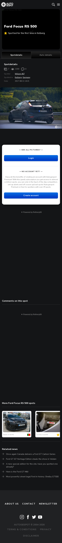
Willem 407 (20, 74)
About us (12, 503)
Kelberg (18, 77)
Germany (26, 77)
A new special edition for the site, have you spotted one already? (32, 465)
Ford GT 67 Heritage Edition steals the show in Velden (31, 459)
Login (31, 158)
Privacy (45, 529)
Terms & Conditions (21, 529)
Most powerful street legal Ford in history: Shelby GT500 (32, 476)
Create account (31, 195)
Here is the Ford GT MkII (17, 471)
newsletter (48, 503)
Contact (28, 503)
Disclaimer (31, 535)
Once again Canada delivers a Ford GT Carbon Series (30, 454)
